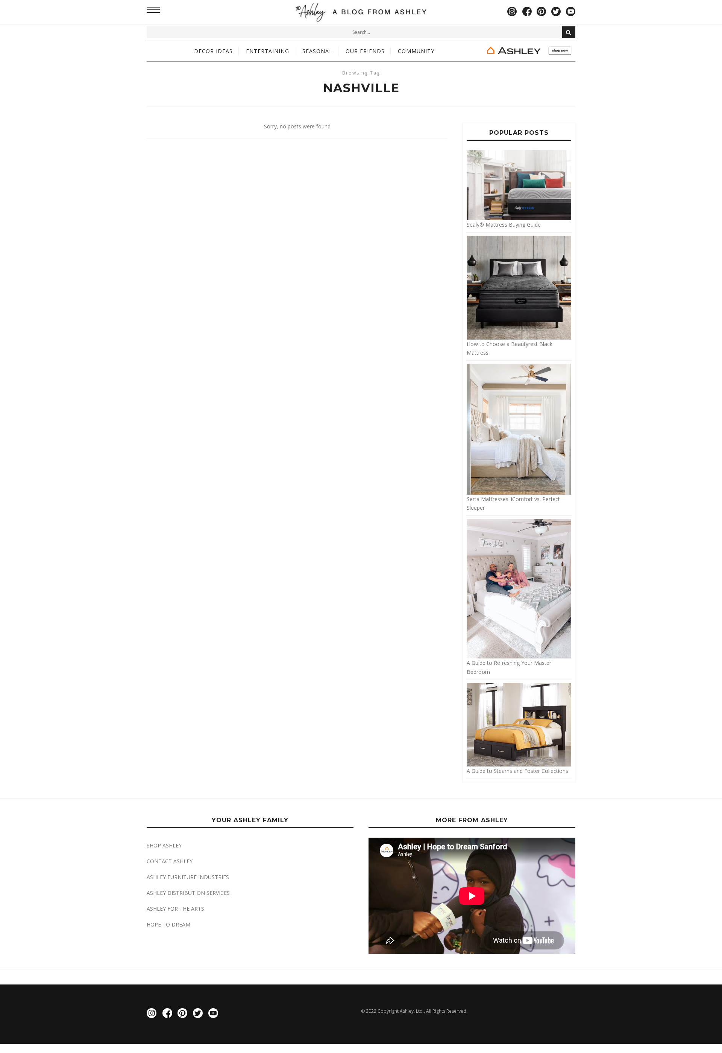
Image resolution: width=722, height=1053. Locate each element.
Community (416, 51)
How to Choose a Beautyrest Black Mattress (509, 348)
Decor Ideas (213, 51)
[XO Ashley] (361, 12)
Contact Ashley (170, 861)
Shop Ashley (164, 845)
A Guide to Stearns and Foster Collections (517, 770)
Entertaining (267, 51)
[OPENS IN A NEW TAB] (528, 51)
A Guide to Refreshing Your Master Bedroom (509, 667)
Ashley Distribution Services (188, 892)
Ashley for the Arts (175, 908)
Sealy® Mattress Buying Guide (504, 224)
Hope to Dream (168, 924)
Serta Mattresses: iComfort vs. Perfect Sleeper (513, 503)
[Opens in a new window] (512, 12)
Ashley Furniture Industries (188, 877)
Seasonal (317, 51)
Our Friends (365, 51)
